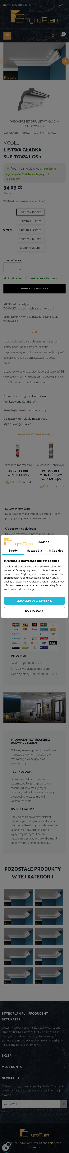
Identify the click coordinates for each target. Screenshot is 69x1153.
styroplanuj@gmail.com (18, 4)
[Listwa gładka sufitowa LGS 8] (18, 956)
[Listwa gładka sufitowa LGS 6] (18, 936)
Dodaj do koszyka (34, 288)
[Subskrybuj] (63, 1104)
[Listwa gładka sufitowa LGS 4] (18, 917)
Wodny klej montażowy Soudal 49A (51, 475)
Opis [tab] (34, 331)
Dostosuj (33, 610)
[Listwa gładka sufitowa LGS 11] (49, 976)
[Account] (61, 5)
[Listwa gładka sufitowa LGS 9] (49, 956)
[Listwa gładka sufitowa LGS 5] (49, 917)
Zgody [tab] (13, 550)
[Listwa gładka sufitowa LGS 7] (49, 936)
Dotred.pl (34, 1147)
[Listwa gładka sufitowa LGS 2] (18, 897)
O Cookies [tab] (56, 550)
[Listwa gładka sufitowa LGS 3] (49, 897)
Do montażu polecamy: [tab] (34, 434)
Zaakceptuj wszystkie (34, 600)
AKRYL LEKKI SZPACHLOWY (18, 473)
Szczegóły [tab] (34, 550)
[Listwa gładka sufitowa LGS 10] (18, 976)
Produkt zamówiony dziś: (26, 168)
